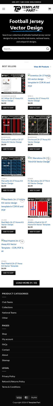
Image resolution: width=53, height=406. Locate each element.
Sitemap (6, 360)
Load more (26, 283)
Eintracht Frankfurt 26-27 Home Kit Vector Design (12, 140)
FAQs (4, 344)
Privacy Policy (8, 376)
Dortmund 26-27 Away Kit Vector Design (39, 140)
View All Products (41, 67)
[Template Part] (26, 9)
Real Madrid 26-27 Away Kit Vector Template (11, 264)
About (5, 355)
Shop (4, 333)
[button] (3, 8)
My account (7, 339)
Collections (7, 307)
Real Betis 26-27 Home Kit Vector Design (12, 223)
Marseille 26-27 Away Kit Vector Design (12, 182)
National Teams (9, 312)
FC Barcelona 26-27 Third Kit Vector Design (39, 182)
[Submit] (47, 48)
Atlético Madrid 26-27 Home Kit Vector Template (39, 223)
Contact (6, 349)
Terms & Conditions (11, 386)
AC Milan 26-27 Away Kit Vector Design (12, 99)
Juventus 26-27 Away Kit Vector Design (38, 99)
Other (5, 317)
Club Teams (7, 302)
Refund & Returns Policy (13, 381)
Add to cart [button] (8, 108)
